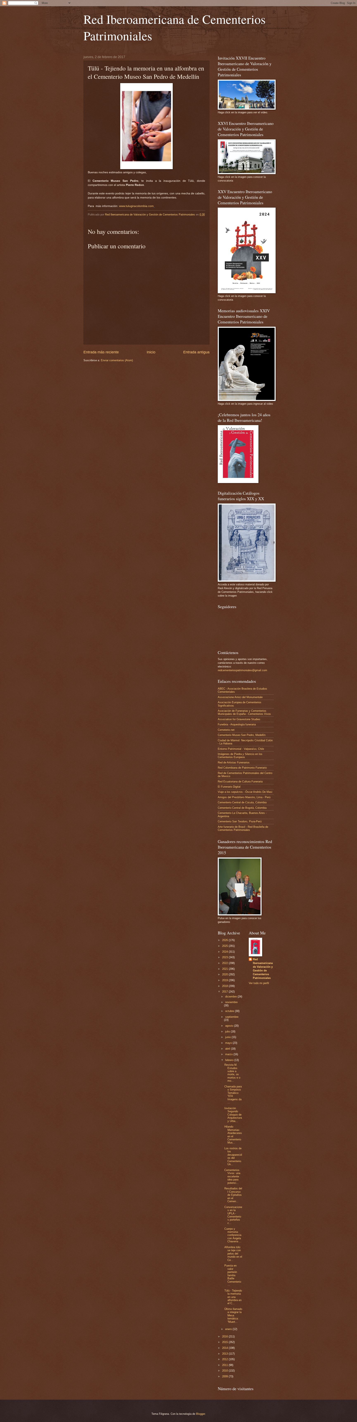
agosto (229, 1025)
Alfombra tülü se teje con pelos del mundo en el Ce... (233, 1254)
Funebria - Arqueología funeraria (237, 724)
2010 (225, 1370)
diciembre (231, 996)
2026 (225, 940)
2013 (225, 1353)
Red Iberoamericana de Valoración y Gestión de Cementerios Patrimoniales (263, 968)
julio (228, 1031)
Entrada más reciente (101, 352)
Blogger (200, 1413)
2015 (225, 1342)
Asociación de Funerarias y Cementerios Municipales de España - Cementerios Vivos (244, 712)
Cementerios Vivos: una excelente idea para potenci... (232, 1176)
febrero (229, 1060)
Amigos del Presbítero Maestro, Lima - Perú (244, 797)
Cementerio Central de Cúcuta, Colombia (242, 802)
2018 (225, 986)
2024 (225, 951)
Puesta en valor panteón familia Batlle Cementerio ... (232, 1275)
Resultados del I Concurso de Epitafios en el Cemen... (233, 1195)
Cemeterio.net (226, 729)
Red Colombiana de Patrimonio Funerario (242, 767)
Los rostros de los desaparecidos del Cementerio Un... (233, 1156)
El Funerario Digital (229, 786)
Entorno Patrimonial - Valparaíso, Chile (241, 748)
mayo (229, 1042)
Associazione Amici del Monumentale (240, 697)
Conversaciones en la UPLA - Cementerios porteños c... (233, 1215)
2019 (225, 980)
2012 (225, 1359)
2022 (225, 963)
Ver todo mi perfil (259, 983)
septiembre (231, 1016)
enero (229, 1329)
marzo (229, 1054)
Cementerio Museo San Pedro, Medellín (241, 735)
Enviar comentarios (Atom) (117, 360)
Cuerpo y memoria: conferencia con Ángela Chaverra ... (233, 1235)
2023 (225, 957)
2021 (225, 968)
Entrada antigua (196, 352)
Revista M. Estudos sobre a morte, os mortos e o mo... (232, 1072)
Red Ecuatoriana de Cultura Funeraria (240, 781)
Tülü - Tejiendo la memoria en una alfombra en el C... (233, 1297)
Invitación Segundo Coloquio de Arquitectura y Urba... (233, 1115)
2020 (225, 974)
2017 (225, 991)
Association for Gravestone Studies (239, 719)
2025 (225, 945)
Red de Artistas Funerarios (234, 762)
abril (228, 1048)
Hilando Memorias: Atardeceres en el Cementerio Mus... (233, 1134)
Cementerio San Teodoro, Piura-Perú (240, 821)
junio (228, 1037)
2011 (225, 1365)
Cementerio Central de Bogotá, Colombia (242, 807)
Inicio (151, 352)
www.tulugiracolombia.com (136, 206)
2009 (225, 1376)
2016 (225, 1336)
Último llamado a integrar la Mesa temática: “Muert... (233, 1315)
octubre (230, 1011)
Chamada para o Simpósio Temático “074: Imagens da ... (233, 1094)
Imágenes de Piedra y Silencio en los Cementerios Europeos (240, 755)
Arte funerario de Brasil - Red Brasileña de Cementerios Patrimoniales (243, 828)
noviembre (231, 1002)
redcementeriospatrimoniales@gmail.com (242, 670)
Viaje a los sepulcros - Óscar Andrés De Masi (245, 791)
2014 (225, 1347)
